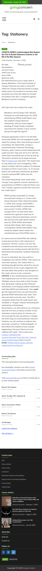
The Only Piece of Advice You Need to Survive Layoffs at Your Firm (24, 510)
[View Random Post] (34, 19)
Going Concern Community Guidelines (14, 479)
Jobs (3, 460)
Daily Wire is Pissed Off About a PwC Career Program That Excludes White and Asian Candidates (25, 499)
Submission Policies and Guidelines (13, 475)
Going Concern (29, 568)
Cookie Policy (6, 487)
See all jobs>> (7, 433)
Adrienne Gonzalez (18, 504)
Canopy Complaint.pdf (11, 335)
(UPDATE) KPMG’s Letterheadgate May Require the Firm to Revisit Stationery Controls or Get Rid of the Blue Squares (21, 54)
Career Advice (6, 464)
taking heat (12, 161)
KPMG (4, 49)
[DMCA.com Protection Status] (10, 560)
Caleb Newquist (7, 60)
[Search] (38, 19)
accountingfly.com (13, 378)
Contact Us (5, 472)
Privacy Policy (6, 483)
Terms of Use (6, 468)
